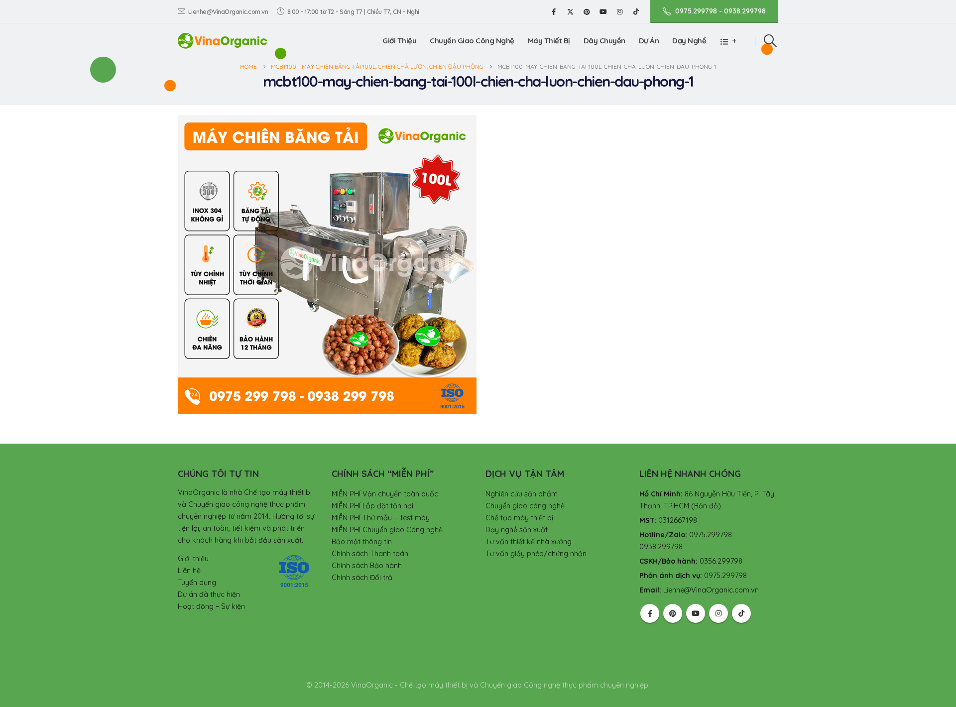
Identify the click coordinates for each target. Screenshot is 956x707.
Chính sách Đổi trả (362, 577)
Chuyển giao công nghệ (525, 505)
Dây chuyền (604, 40)
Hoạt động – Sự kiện (211, 606)
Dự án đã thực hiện (209, 594)
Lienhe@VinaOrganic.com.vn (228, 11)
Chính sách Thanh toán (370, 553)
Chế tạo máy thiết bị (519, 517)
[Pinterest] (587, 11)
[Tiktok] (636, 11)
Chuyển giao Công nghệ (472, 40)
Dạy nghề (689, 40)
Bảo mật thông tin (362, 541)
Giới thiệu (399, 40)
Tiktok (741, 613)
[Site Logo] (222, 40)
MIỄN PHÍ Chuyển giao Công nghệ (387, 529)
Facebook (649, 613)
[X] (570, 11)
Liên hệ (189, 570)
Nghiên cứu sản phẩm (521, 493)
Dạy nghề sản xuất (516, 529)
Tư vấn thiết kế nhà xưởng (528, 541)
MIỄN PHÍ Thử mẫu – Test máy (381, 517)
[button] (770, 40)
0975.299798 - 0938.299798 (720, 10)
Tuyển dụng (197, 582)
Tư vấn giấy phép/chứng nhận (536, 553)
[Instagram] (619, 11)
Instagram (718, 613)
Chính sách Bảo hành (367, 565)
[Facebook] (554, 11)
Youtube (695, 613)
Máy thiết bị (549, 40)
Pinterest (672, 613)
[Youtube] (603, 11)
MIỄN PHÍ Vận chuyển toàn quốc (385, 493)
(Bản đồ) (706, 505)
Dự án (649, 40)
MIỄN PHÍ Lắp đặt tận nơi (372, 505)
